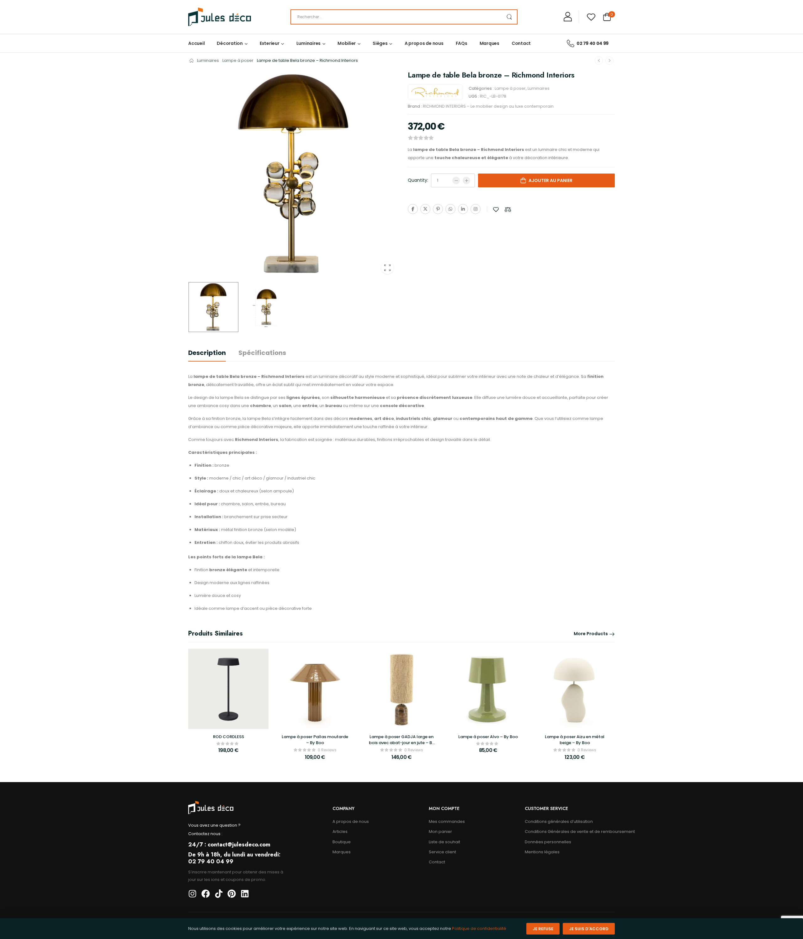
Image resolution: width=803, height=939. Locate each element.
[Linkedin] (463, 209)
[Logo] (219, 17)
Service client (442, 852)
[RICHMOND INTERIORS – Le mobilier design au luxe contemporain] (435, 92)
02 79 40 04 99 (593, 43)
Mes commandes (447, 821)
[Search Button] (509, 17)
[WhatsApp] (450, 209)
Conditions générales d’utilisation (559, 821)
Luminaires (308, 43)
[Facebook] (413, 209)
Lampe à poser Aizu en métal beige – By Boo (574, 739)
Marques (489, 43)
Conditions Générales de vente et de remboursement (570, 831)
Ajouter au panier (550, 180)
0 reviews (327, 750)
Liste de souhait (444, 842)
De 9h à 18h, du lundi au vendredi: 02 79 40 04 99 (234, 858)
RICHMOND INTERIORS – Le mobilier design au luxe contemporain (488, 106)
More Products (591, 633)
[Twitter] (425, 209)
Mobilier (347, 43)
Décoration (230, 43)
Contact (521, 43)
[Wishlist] (591, 17)
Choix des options (228, 753)
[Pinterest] (438, 209)
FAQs (461, 43)
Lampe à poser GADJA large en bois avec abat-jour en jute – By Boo (401, 742)
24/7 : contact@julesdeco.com (229, 844)
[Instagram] (476, 209)
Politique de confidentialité (479, 928)
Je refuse (543, 929)
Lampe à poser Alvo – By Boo (488, 737)
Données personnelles (548, 842)
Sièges (380, 43)
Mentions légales (542, 852)
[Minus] (456, 180)
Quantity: (418, 180)
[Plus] (466, 180)
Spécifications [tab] (262, 352)
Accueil (196, 43)
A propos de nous (424, 43)
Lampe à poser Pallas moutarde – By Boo (315, 739)
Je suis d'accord (589, 929)
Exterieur (269, 43)
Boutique (341, 842)
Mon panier (440, 831)
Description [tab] (207, 352)
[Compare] (507, 209)
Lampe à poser (237, 60)
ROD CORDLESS (228, 737)
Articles (340, 831)
